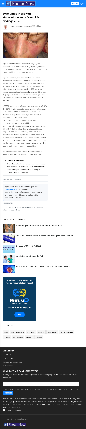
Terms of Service (66, 389)
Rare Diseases (18, 337)
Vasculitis (39, 337)
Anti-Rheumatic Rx (17, 332)
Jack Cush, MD (17, 26)
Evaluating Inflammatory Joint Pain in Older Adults (39, 226)
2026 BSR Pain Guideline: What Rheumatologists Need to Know (44, 236)
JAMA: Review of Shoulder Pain (30, 256)
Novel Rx (41, 332)
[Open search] (67, 4)
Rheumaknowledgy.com (12, 362)
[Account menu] (82, 4)
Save (18, 21)
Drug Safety (31, 332)
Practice (7, 337)
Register (75, 3)
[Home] (20, 3)
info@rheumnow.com (14, 410)
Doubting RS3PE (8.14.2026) (28, 246)
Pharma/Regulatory (66, 332)
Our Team (7, 354)
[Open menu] (3, 3)
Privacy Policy (8, 358)
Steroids (29, 337)
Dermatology (52, 332)
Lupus (6, 332)
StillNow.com (8, 366)
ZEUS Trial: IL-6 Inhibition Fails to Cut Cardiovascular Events (43, 266)
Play (19, 314)
